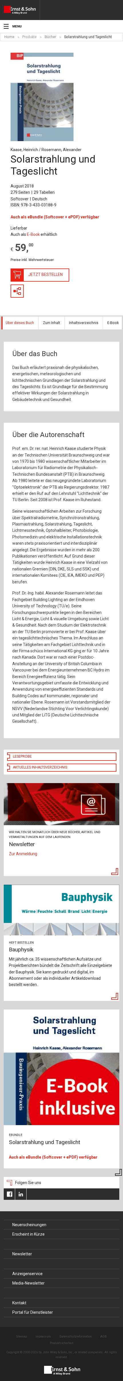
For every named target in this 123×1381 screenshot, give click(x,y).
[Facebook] (9, 1194)
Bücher (50, 37)
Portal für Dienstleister (32, 1312)
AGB (103, 1336)
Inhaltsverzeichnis (83, 323)
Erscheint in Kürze (28, 1234)
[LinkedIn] (20, 1194)
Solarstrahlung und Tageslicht (88, 37)
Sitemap (21, 1336)
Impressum (43, 1336)
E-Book (33, 234)
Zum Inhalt (51, 323)
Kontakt (19, 1303)
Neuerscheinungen (29, 1224)
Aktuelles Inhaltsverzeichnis (40, 767)
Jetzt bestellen (45, 274)
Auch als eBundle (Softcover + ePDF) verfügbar (55, 217)
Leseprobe (22, 756)
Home (9, 37)
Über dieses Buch (20, 323)
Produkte (29, 37)
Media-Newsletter (28, 1283)
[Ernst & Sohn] (22, 10)
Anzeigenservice (27, 1273)
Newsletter (22, 1254)
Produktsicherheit (61, 1343)
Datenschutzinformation (75, 1336)
